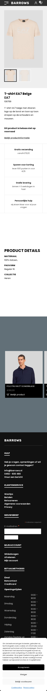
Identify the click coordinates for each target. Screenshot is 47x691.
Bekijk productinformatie (17, 137)
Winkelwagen (11, 554)
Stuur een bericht (13, 477)
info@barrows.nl (13, 470)
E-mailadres (11, 526)
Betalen (8, 497)
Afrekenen (9, 557)
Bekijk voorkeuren (23, 681)
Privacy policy (28, 687)
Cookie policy (16, 687)
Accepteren (23, 667)
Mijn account (11, 560)
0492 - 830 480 (12, 473)
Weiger (23, 674)
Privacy (8, 507)
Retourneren (11, 500)
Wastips (8, 494)
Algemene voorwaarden (17, 503)
